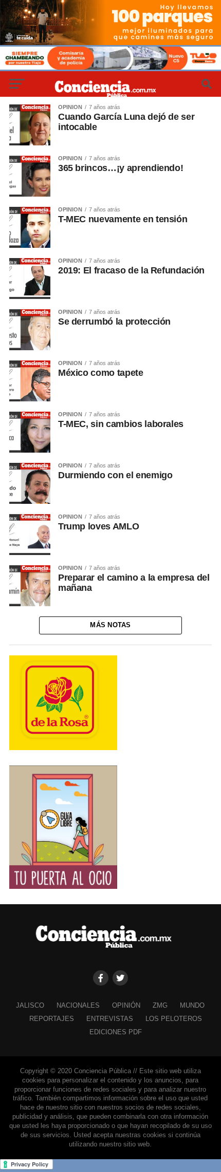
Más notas (110, 625)
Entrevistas (109, 1018)
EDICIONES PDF (115, 1032)
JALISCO (30, 1005)
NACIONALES (78, 1005)
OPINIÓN (126, 1005)
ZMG (160, 1005)
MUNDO (192, 1005)
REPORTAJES (51, 1018)
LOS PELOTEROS (173, 1018)
